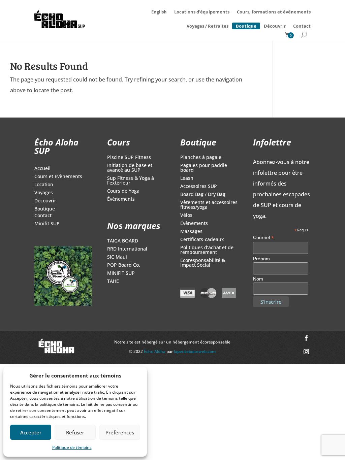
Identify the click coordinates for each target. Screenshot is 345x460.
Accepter (30, 432)
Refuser (75, 432)
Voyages (43, 193)
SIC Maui (117, 257)
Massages (191, 231)
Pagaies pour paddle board (203, 168)
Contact (302, 26)
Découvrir (275, 26)
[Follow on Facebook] (306, 338)
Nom (258, 279)
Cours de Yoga (123, 191)
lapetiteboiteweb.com (195, 351)
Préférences (119, 432)
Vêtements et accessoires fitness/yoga (209, 205)
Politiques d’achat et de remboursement (206, 250)
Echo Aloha (155, 351)
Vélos (186, 215)
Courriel (263, 237)
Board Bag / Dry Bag (202, 194)
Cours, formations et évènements (274, 12)
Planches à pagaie (200, 157)
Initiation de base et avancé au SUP (129, 168)
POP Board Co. (123, 265)
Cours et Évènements (58, 176)
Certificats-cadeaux (202, 239)
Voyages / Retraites (207, 26)
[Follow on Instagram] (306, 351)
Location (43, 185)
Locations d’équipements (201, 12)
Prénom (261, 258)
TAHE (113, 281)
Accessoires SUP (198, 186)
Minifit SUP (47, 224)
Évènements (121, 199)
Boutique (246, 25)
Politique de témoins (72, 447)
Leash (186, 178)
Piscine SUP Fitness (129, 157)
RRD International (127, 249)
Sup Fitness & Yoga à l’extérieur (130, 181)
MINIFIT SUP (121, 273)
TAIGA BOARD (122, 241)
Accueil (42, 168)
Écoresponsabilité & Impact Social (202, 263)
